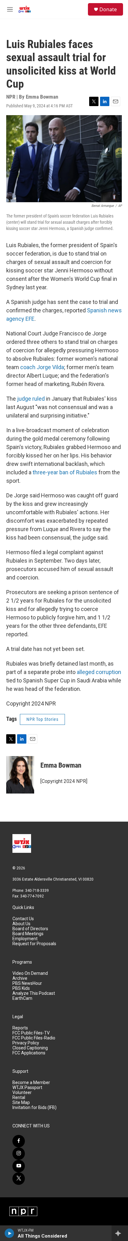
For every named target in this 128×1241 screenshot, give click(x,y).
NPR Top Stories (42, 719)
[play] (9, 1233)
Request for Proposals (34, 943)
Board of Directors (30, 928)
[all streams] (120, 1233)
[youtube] (18, 1166)
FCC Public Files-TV (31, 1033)
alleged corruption (99, 672)
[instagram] (18, 1153)
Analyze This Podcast (33, 993)
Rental (18, 1097)
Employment (25, 938)
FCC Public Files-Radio (33, 1038)
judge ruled (31, 398)
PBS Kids (21, 988)
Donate (108, 9)
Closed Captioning (30, 1048)
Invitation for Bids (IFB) (34, 1107)
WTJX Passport (27, 1087)
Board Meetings (27, 933)
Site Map (21, 1102)
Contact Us (23, 918)
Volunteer (22, 1092)
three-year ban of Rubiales (65, 472)
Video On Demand (30, 973)
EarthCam (22, 998)
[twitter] (18, 1178)
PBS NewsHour (27, 983)
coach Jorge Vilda (42, 367)
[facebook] (18, 1141)
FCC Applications (28, 1053)
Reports (20, 1028)
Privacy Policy (25, 1043)
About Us (21, 923)
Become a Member (31, 1082)
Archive (19, 978)
